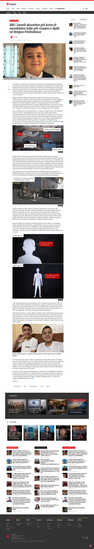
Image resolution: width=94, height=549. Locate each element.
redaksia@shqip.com (15, 537)
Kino (38, 523)
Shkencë (69, 525)
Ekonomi (24, 8)
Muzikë (38, 526)
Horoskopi (49, 523)
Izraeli (41, 386)
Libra (38, 525)
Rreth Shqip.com (14, 541)
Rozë (18, 8)
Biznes (58, 523)
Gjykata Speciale (9, 526)
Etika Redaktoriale (23, 541)
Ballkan (14, 12)
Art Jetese (31, 8)
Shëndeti (49, 526)
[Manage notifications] (90, 546)
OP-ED (51, 8)
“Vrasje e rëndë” (17, 386)
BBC (32, 378)
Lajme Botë (14, 20)
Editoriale (79, 525)
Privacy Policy (43, 541)
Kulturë (38, 8)
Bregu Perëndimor (33, 386)
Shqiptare (8, 12)
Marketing (59, 525)
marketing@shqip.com (20, 538)
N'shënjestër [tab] (83, 19)
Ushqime (49, 528)
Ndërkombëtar (19, 523)
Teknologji (44, 8)
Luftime (48, 386)
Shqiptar (18, 525)
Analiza (79, 523)
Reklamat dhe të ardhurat (33, 541)
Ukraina (24, 12)
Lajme (7, 8)
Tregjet (58, 526)
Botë (20, 12)
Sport (13, 8)
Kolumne (79, 526)
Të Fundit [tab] (73, 19)
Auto (68, 523)
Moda (48, 525)
